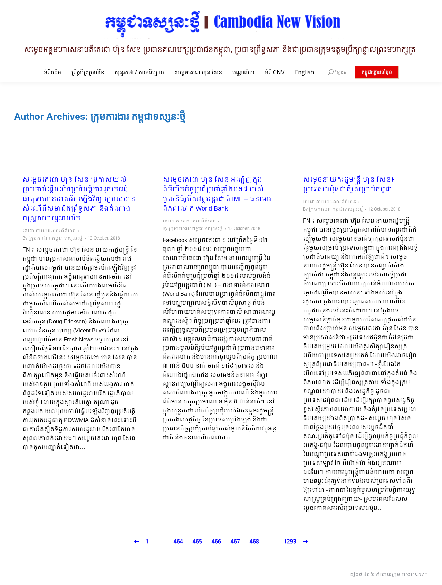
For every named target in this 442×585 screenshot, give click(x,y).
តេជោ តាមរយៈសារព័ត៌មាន (49, 230)
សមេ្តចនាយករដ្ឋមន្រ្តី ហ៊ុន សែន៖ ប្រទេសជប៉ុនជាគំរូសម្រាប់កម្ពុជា (348, 185)
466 (216, 541)
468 (254, 541)
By (52, 238)
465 (197, 541)
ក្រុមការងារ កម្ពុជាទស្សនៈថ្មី (138, 116)
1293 (290, 541)
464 (178, 541)
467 (235, 541)
